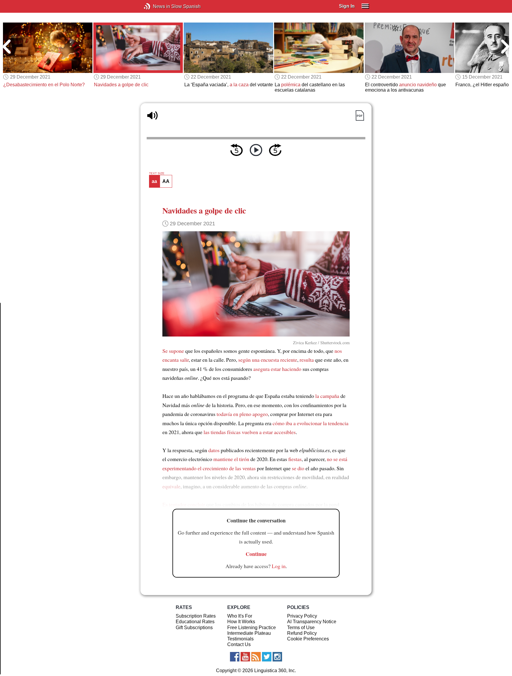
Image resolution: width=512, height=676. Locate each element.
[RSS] (256, 656)
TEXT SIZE (156, 173)
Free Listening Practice (251, 627)
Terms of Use (301, 627)
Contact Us (239, 644)
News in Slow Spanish (156, 6)
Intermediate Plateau (249, 633)
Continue (256, 554)
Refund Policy (302, 633)
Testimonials (240, 638)
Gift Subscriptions (194, 627)
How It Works (241, 621)
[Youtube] (245, 656)
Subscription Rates (196, 615)
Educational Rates (195, 621)
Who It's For (239, 615)
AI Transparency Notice (311, 621)
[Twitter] (266, 656)
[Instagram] (277, 656)
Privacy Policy (302, 615)
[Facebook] (234, 656)
